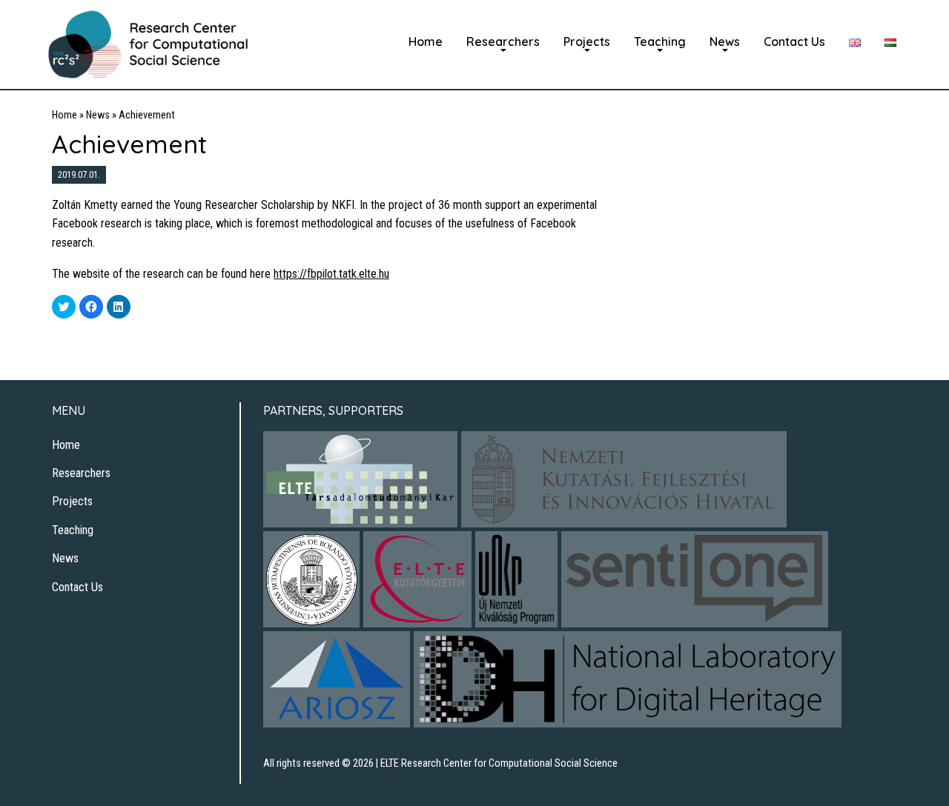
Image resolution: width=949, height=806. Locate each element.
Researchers (503, 41)
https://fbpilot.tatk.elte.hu (331, 274)
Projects (586, 41)
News (725, 41)
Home (426, 41)
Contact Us (794, 41)
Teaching (660, 41)
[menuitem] (425, 41)
